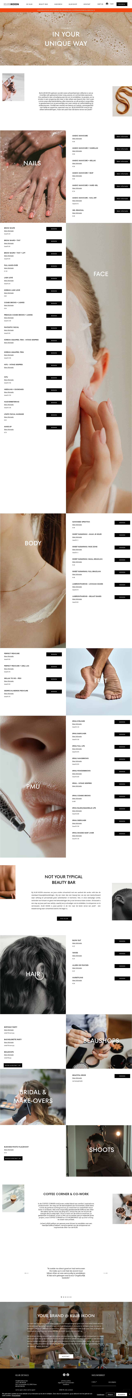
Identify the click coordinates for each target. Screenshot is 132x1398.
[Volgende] (105, 1273)
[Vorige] (27, 1273)
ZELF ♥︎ (93, 10)
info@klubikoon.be (21, 1381)
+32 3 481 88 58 (20, 1383)
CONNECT (66, 28)
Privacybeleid (16, 1395)
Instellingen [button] (100, 1394)
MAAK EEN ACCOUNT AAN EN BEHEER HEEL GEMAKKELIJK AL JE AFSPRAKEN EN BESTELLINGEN (64, 10)
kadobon (66, 1384)
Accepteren (121, 1394)
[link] (91, 136)
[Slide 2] (63, 1297)
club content (68, 1390)
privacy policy (66, 1381)
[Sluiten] (129, 1394)
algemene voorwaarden (66, 1383)
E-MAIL (94, 1382)
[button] (101, 4)
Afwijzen (110, 1394)
